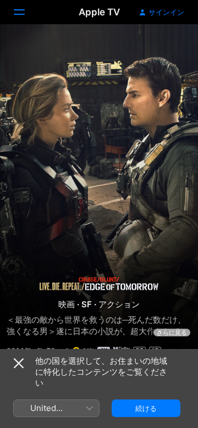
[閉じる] (19, 363)
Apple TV (99, 12)
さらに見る (172, 332)
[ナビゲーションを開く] (26, 12)
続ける (146, 408)
